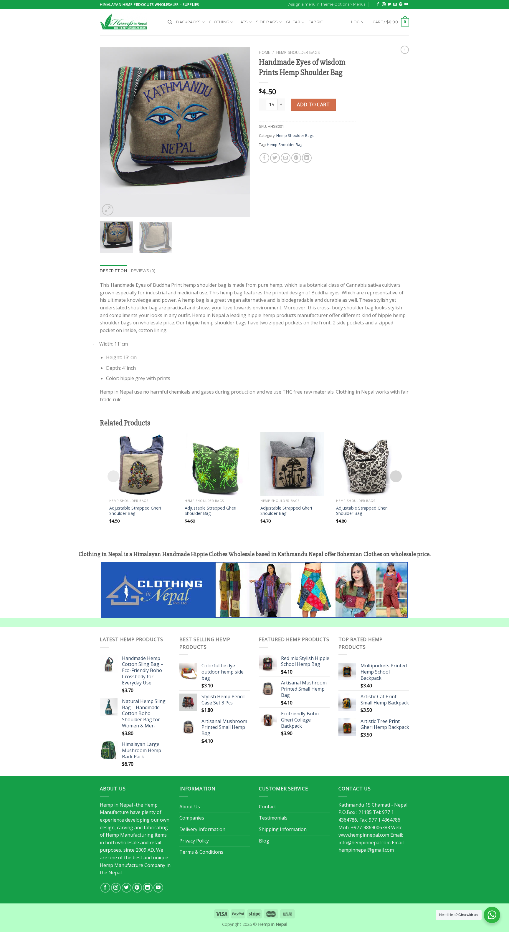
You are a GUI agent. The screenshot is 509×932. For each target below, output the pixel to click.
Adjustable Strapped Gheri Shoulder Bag (135, 510)
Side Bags (267, 22)
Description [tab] (113, 270)
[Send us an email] (395, 4)
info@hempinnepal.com (364, 842)
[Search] (170, 22)
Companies (191, 818)
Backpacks (188, 22)
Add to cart (313, 104)
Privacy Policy (194, 841)
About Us (189, 806)
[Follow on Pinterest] (400, 4)
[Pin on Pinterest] (296, 158)
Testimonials (273, 818)
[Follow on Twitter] (389, 4)
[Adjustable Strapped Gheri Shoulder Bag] (141, 464)
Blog (264, 841)
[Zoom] (107, 209)
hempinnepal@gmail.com (366, 850)
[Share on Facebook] (264, 158)
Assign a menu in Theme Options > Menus (326, 4)
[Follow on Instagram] (384, 4)
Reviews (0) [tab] (143, 270)
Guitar (293, 22)
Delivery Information (202, 829)
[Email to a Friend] (285, 158)
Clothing (219, 22)
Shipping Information (283, 829)
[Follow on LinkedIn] (148, 888)
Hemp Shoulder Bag (284, 144)
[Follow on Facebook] (378, 4)
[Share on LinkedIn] (307, 158)
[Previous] (110, 132)
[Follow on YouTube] (406, 4)
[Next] (239, 132)
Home (264, 52)
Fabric (315, 22)
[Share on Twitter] (275, 158)
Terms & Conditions (201, 852)
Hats (242, 22)
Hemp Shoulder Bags (298, 52)
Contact (267, 806)
